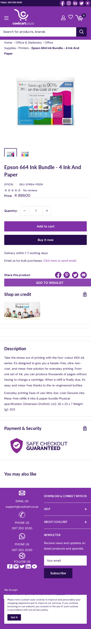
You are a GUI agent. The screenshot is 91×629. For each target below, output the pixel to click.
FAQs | (4, 2)
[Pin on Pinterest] (66, 275)
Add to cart (45, 226)
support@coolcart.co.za (22, 507)
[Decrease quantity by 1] (24, 210)
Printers (23, 48)
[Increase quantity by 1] (47, 210)
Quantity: (10, 211)
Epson (8, 184)
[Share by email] (83, 275)
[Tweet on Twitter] (75, 275)
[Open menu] (6, 17)
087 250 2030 (14, 2)
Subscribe (58, 573)
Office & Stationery (29, 42)
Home (8, 42)
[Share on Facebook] (58, 275)
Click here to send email (59, 261)
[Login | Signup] (63, 16)
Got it (14, 617)
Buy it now (46, 240)
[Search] (81, 32)
